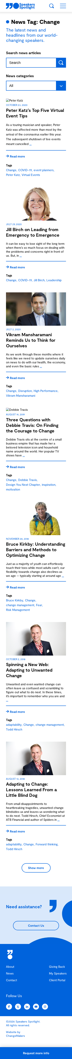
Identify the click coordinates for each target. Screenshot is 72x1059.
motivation (13, 489)
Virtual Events (31, 175)
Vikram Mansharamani (20, 395)
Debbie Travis (27, 480)
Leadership (54, 280)
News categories (20, 76)
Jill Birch (39, 280)
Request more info (36, 1053)
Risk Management (18, 610)
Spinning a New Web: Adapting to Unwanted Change (29, 670)
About (10, 966)
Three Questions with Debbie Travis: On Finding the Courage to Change (32, 425)
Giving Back (57, 966)
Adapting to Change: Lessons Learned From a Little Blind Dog (31, 789)
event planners (44, 170)
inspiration (48, 484)
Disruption (25, 391)
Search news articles (23, 53)
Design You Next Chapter (23, 484)
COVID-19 (25, 170)
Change (11, 170)
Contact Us (36, 925)
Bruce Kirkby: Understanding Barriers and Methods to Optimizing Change (35, 549)
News (10, 973)
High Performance (46, 391)
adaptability (14, 724)
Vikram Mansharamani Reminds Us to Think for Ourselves (30, 340)
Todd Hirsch (14, 729)
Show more (36, 868)
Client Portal (57, 980)
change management (20, 605)
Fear (39, 605)
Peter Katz (13, 175)
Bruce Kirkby (14, 600)
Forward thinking (47, 844)
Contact (11, 980)
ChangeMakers (15, 1035)
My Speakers (58, 973)
